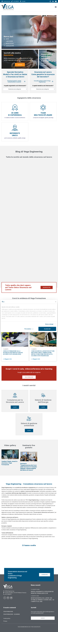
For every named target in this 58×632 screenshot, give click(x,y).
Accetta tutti (47, 328)
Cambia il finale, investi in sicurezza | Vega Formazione (9, 463)
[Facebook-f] (4, 598)
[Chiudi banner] (55, 301)
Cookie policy (6, 618)
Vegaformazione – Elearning (11, 614)
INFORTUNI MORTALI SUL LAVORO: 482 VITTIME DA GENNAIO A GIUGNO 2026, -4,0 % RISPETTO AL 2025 (42, 599)
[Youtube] (11, 598)
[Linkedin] (8, 598)
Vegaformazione (8, 611)
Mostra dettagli (49, 324)
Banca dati (8, 37)
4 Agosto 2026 (35, 595)
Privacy (5, 621)
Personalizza (27, 328)
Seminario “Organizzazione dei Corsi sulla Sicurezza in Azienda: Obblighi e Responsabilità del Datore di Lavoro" (28, 467)
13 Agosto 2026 (35, 589)
